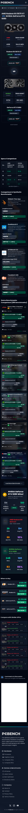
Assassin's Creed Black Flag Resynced (16, 394)
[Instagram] (14, 806)
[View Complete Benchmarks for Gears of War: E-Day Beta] (25, 307)
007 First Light (12, 423)
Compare (11, 8)
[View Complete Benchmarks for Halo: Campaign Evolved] (25, 366)
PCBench (10, 809)
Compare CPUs (9, 760)
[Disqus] (14, 702)
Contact (6, 791)
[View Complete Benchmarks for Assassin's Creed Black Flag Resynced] (25, 395)
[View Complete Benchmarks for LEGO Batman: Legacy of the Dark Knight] (25, 454)
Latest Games (8, 774)
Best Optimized (8, 777)
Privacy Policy (8, 794)
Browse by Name (9, 780)
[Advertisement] (14, 140)
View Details (13, 57)
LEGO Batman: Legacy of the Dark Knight (16, 453)
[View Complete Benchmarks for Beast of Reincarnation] (25, 337)
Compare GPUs (9, 763)
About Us (7, 788)
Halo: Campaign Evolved (15, 365)
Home (4, 8)
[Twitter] (10, 806)
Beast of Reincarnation (14, 336)
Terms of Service (9, 797)
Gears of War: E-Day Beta (15, 306)
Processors (7, 754)
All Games (7, 771)
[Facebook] (18, 806)
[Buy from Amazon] (14, 592)
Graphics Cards (9, 757)
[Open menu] (25, 2)
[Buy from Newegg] (14, 584)
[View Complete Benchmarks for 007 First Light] (25, 424)
